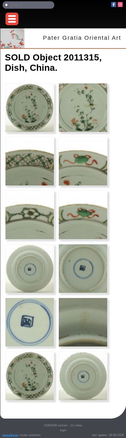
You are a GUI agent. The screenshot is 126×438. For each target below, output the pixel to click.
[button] (12, 19)
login (63, 430)
